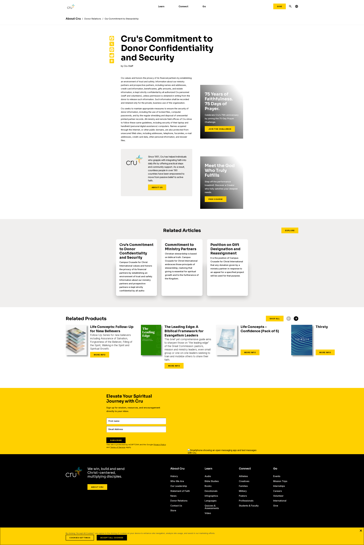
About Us (157, 187)
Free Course (215, 199)
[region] (182, 536)
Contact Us (176, 505)
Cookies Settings (79, 537)
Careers (277, 491)
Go (204, 6)
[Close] (361, 530)
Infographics (211, 495)
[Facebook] (111, 38)
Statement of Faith (180, 491)
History (174, 476)
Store (173, 510)
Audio (208, 476)
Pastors (243, 495)
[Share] (111, 61)
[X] (111, 44)
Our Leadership (178, 486)
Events (276, 476)
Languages (210, 500)
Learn (161, 6)
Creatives (244, 481)
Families (243, 486)
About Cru (97, 487)
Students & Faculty (249, 505)
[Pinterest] (111, 49)
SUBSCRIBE (116, 440)
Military (243, 491)
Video (208, 513)
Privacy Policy (160, 445)
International (279, 500)
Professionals (246, 500)
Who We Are (177, 481)
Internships (279, 486)
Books (208, 486)
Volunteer (278, 495)
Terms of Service (117, 447)
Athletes (243, 476)
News (173, 495)
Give (279, 6)
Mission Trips (280, 481)
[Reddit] (111, 55)
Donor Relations (178, 500)
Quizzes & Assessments (212, 507)
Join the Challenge (219, 129)
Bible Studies (212, 481)
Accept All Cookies (111, 537)
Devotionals (211, 491)
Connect (183, 6)
